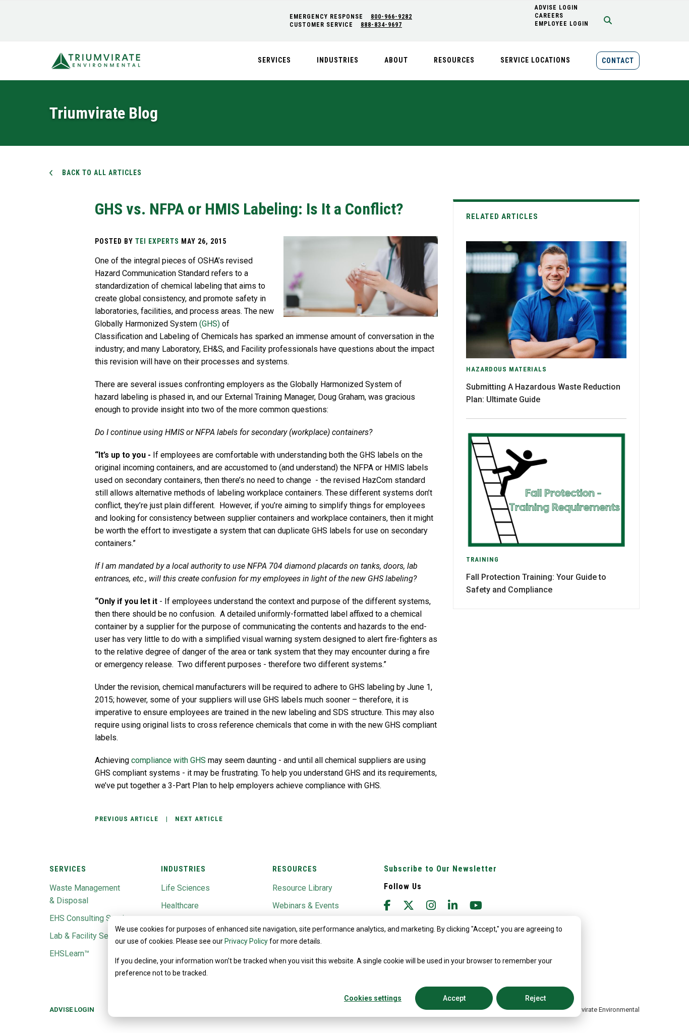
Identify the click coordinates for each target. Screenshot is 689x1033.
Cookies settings (372, 998)
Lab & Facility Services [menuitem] (89, 936)
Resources (294, 869)
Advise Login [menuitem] (71, 1009)
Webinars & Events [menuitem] (305, 905)
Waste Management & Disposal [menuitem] (84, 894)
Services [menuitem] (274, 60)
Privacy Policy (246, 941)
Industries (183, 869)
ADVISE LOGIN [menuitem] (556, 7)
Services (67, 869)
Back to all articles (102, 173)
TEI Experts (157, 241)
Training (482, 559)
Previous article (126, 819)
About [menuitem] (396, 60)
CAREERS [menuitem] (549, 15)
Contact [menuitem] (618, 61)
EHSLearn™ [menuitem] (69, 953)
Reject (535, 998)
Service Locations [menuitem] (535, 60)
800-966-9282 (391, 16)
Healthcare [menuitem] (180, 905)
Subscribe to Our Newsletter (440, 869)
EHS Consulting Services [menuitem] (93, 918)
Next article (199, 819)
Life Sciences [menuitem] (185, 888)
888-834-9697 (381, 24)
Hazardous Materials (506, 369)
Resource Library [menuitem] (302, 888)
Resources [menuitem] (454, 60)
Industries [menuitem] (338, 60)
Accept (454, 998)
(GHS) (209, 324)
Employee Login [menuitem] (562, 23)
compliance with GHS (168, 760)
